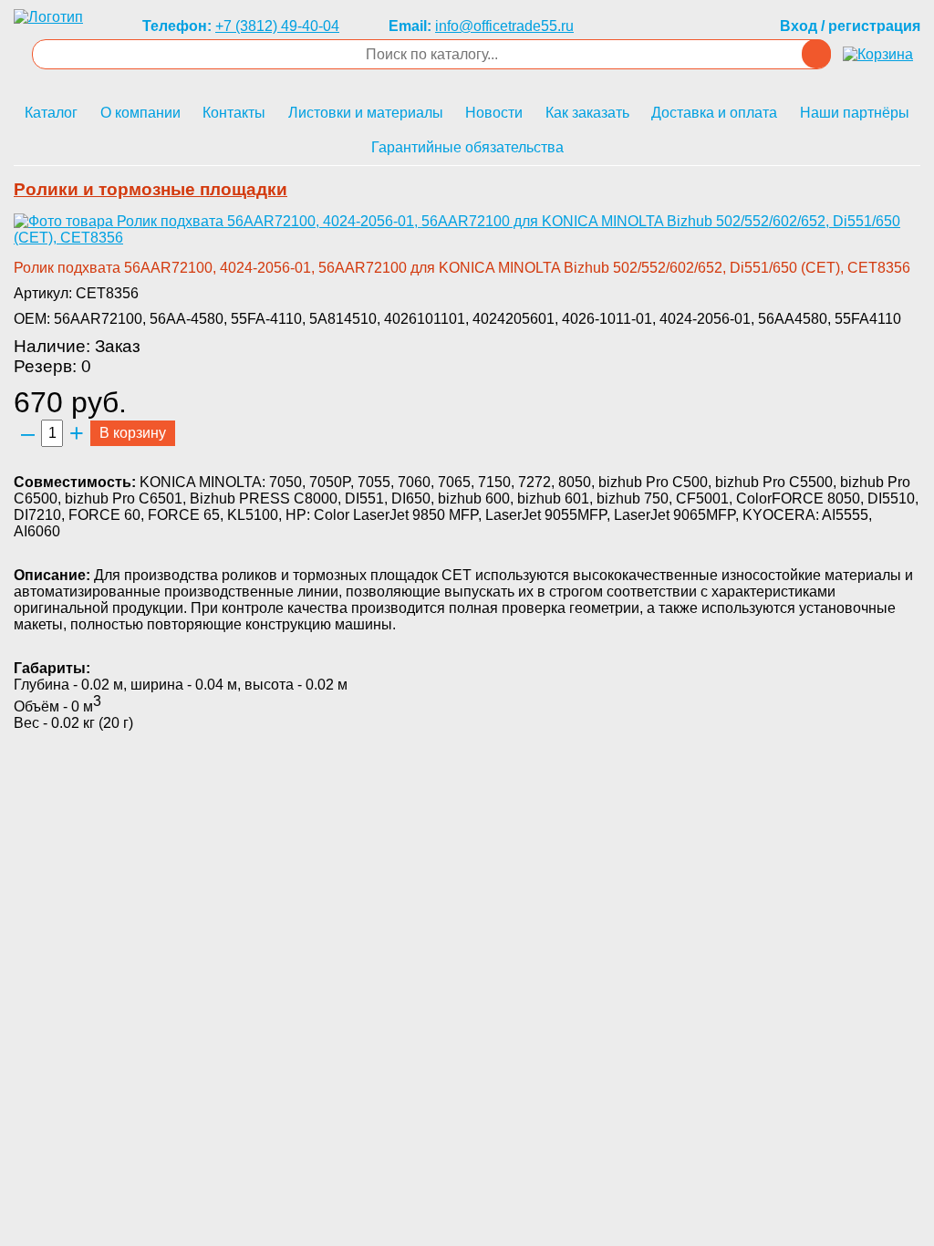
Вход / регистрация (850, 26)
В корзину (132, 433)
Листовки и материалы (365, 112)
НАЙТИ (816, 53)
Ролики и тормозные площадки (150, 189)
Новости (494, 112)
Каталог (51, 112)
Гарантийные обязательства (467, 147)
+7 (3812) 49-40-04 (277, 26)
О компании (140, 112)
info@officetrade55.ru (504, 26)
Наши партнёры (854, 112)
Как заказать (587, 112)
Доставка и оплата (714, 112)
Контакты (233, 112)
